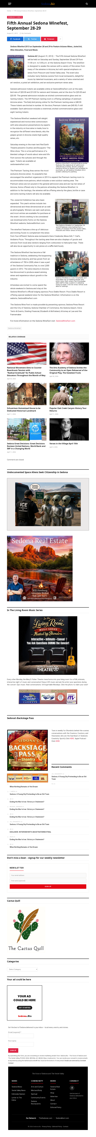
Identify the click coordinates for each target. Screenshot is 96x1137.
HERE (72, 738)
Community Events (15, 17)
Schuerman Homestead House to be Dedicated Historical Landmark (23, 409)
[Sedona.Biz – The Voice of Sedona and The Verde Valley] (48, 3)
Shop (52, 1093)
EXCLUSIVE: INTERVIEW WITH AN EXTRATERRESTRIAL (30, 832)
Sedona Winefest (14, 328)
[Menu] (9, 3)
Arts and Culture (37, 1087)
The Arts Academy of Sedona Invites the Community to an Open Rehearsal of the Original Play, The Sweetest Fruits (68, 370)
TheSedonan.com (45, 1118)
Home (9, 11)
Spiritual (34, 1094)
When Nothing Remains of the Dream (24, 787)
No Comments (26, 33)
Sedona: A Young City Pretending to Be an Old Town (69, 778)
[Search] (86, 3)
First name (12, 1041)
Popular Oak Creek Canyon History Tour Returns (68, 409)
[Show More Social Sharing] (60, 39)
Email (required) (14, 1032)
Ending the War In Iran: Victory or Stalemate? (27, 802)
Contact (53, 1104)
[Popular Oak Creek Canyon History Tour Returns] (69, 394)
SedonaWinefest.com (65, 321)
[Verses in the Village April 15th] (69, 429)
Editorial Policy (55, 1107)
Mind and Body (36, 1090)
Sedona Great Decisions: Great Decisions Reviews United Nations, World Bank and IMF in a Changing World (26, 446)
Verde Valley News (19, 1090)
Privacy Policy (46, 1126)
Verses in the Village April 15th (64, 443)
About (52, 1100)
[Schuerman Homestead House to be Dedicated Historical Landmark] (26, 394)
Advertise (54, 1096)
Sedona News (17, 1087)
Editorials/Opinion (18, 1094)
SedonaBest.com (62, 1118)
